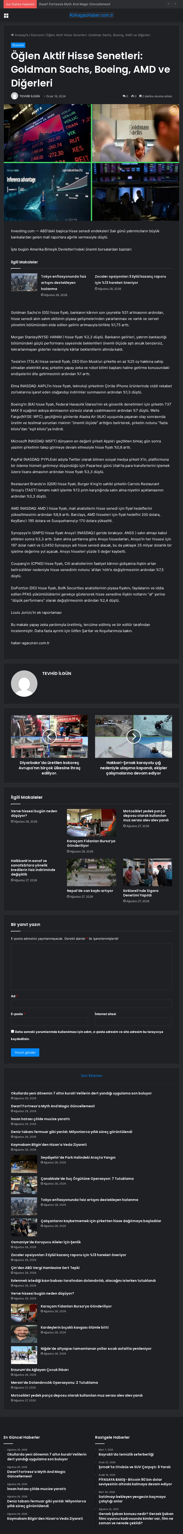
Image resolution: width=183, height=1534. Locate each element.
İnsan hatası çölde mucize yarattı (63, 4)
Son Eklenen (91, 1075)
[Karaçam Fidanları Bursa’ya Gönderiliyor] (91, 823)
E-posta (18, 1014)
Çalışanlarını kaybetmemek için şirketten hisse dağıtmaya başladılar (101, 1221)
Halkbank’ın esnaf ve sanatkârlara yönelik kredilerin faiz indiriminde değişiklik (33, 867)
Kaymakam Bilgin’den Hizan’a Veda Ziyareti (49, 1144)
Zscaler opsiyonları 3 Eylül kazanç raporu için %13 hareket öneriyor (68, 1255)
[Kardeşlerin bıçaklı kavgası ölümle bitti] (24, 1334)
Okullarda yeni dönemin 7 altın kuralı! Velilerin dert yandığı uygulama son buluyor (81, 1093)
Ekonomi (37, 35)
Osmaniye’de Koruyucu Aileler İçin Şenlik (46, 1242)
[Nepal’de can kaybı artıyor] (91, 872)
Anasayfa (21, 35)
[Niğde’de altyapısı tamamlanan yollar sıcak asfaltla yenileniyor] (24, 1355)
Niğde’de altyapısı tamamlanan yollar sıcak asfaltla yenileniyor (96, 1348)
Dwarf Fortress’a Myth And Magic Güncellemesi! (53, 1106)
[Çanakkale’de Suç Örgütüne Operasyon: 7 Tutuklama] (24, 1185)
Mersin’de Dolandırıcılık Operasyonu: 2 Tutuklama (54, 1382)
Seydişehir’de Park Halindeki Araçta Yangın (78, 1157)
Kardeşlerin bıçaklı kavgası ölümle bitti (75, 1327)
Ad (14, 996)
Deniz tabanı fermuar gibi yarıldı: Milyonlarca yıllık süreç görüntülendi (71, 1131)
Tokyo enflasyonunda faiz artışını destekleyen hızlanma (63, 282)
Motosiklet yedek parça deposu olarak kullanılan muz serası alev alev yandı (146, 816)
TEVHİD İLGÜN (30, 96)
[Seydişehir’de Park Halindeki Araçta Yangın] (24, 1164)
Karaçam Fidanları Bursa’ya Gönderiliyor (91, 843)
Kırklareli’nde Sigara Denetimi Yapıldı (140, 893)
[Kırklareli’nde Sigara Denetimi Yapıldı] (147, 872)
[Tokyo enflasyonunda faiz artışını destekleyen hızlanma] (24, 282)
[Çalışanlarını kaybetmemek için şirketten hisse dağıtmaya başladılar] (24, 1227)
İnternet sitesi (105, 1014)
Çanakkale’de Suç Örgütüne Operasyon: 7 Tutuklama (87, 1178)
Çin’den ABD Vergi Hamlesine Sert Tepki (45, 1267)
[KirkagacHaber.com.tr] (91, 15)
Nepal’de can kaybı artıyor (90, 890)
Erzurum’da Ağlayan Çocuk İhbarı (40, 1369)
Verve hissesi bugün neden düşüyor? (34, 813)
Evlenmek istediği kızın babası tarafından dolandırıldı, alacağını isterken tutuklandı (83, 1280)
